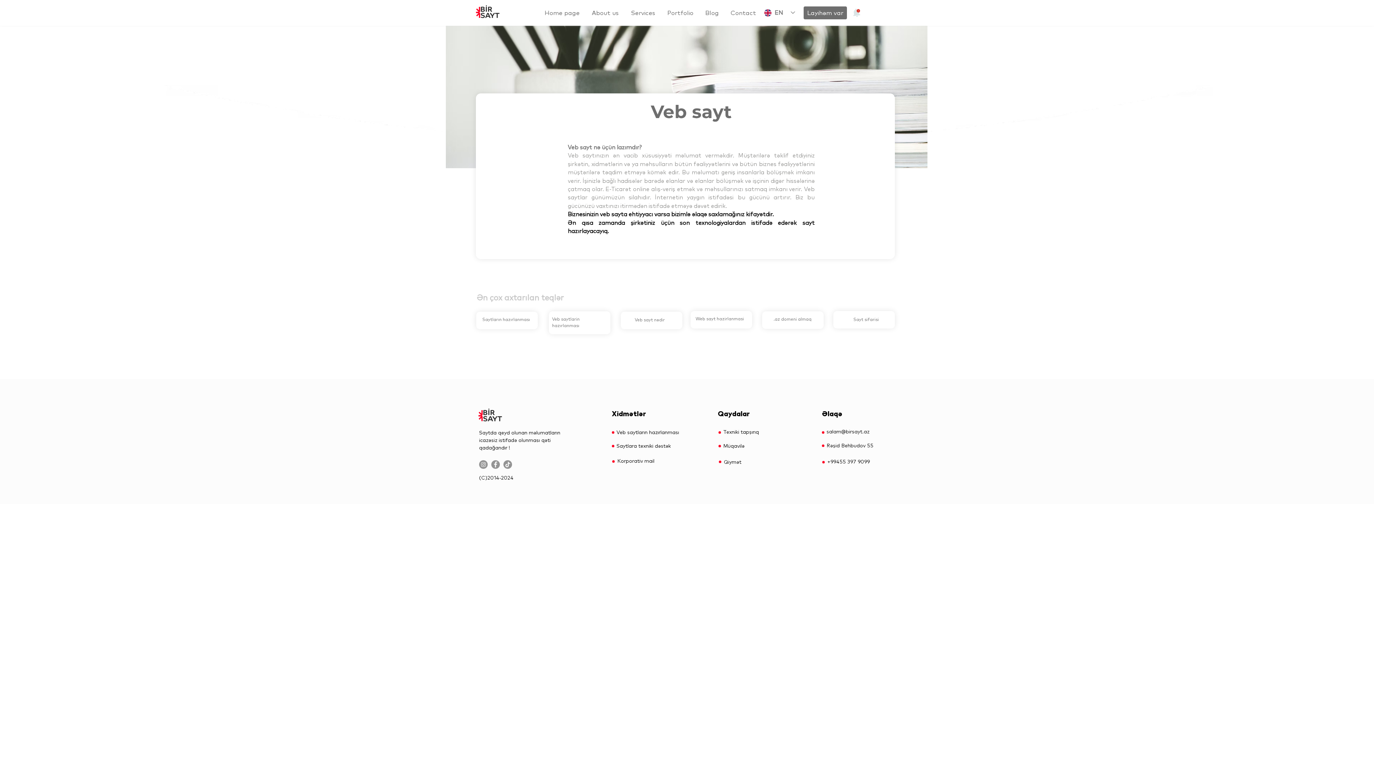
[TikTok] (507, 464)
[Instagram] (483, 464)
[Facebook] (495, 464)
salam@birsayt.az (848, 431)
